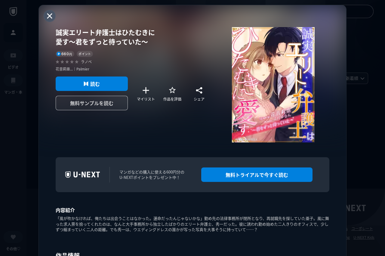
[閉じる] (50, 16)
